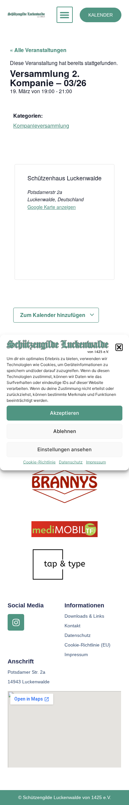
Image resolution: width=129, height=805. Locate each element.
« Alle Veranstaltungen (38, 50)
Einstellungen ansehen (64, 449)
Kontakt (72, 625)
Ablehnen (64, 431)
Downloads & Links (84, 616)
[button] (119, 347)
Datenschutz (71, 461)
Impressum (96, 461)
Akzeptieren (64, 413)
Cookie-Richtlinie (39, 461)
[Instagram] (16, 622)
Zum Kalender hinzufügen (53, 315)
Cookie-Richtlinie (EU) (87, 645)
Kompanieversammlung (41, 125)
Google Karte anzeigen (51, 207)
